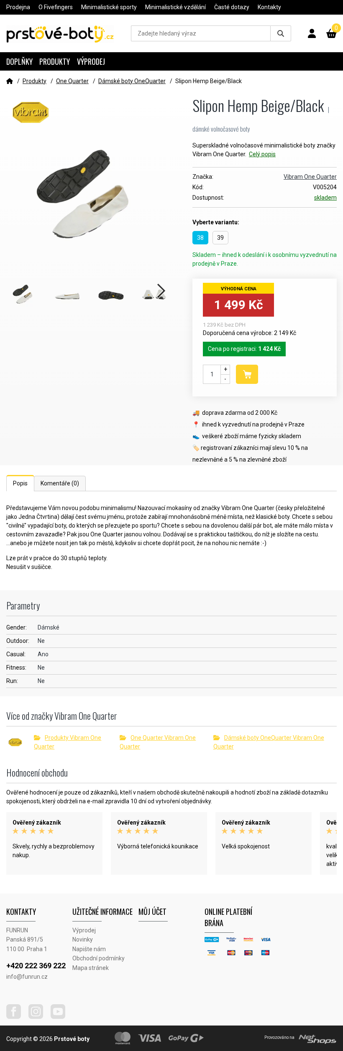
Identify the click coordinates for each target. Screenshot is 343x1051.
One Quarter (72, 81)
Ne (41, 640)
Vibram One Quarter (310, 176)
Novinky (82, 939)
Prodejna (18, 7)
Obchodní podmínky (98, 958)
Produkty (54, 61)
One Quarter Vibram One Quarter (158, 742)
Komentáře (60, 483)
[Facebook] (16, 1016)
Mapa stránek (90, 968)
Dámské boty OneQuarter (132, 81)
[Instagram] (38, 1016)
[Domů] (9, 81)
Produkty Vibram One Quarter (67, 742)
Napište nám (89, 949)
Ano (43, 654)
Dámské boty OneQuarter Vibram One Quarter (268, 742)
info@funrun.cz (27, 976)
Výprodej (91, 61)
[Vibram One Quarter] (20, 742)
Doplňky (19, 61)
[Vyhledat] (280, 33)
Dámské (48, 627)
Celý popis (262, 154)
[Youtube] (61, 1016)
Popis (20, 483)
